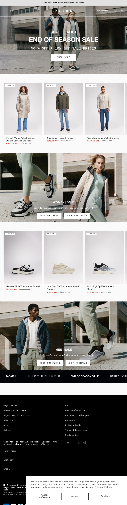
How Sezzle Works (75, 410)
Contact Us (71, 435)
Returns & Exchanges (77, 415)
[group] (23, 114)
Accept (75, 496)
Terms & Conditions (76, 430)
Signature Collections (16, 415)
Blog (5, 425)
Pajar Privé (10, 405)
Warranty (70, 420)
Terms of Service (21, 494)
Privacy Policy (103, 487)
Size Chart (9, 420)
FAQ (67, 405)
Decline (105, 496)
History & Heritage (14, 410)
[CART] (122, 11)
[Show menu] (5, 11)
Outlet (7, 430)
